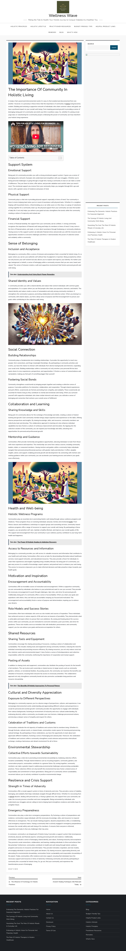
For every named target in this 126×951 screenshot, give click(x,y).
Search (91, 44)
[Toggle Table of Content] (59, 158)
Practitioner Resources (60, 26)
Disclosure (49, 922)
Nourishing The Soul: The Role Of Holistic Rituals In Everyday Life (102, 226)
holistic (67, 104)
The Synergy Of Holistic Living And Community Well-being (99, 219)
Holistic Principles (19, 26)
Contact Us (50, 918)
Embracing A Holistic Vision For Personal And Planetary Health (101, 233)
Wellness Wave (63, 15)
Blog (62, 32)
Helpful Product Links (105, 26)
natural (11, 797)
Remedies (52, 32)
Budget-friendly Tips (83, 26)
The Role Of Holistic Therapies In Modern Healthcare (102, 240)
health (71, 522)
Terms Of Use (51, 930)
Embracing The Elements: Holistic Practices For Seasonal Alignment (102, 212)
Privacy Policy (51, 926)
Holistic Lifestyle (38, 26)
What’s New (72, 32)
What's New (13, 869)
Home (48, 909)
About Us (49, 914)
